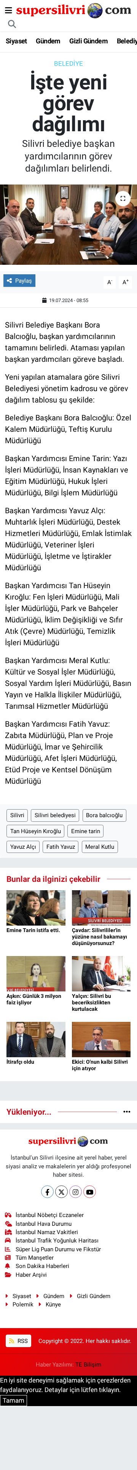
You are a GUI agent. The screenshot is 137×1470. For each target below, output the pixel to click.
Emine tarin (85, 831)
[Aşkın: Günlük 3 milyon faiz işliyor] (35, 973)
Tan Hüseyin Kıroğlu (35, 831)
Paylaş (23, 280)
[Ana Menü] (8, 10)
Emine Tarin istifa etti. (33, 930)
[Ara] (12, 24)
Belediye (68, 63)
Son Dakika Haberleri (42, 1266)
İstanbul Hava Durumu (44, 1223)
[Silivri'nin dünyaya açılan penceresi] (74, 10)
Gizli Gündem (88, 41)
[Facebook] (47, 1191)
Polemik (23, 1304)
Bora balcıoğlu (104, 815)
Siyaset (16, 41)
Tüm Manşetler (35, 1257)
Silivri (17, 815)
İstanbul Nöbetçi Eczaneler (50, 1215)
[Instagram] (75, 1191)
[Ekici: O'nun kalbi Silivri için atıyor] (101, 1039)
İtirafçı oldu (20, 1062)
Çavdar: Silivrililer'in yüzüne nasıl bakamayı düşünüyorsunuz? (99, 936)
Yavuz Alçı (23, 846)
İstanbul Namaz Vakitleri (47, 1232)
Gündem (48, 41)
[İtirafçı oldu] (35, 1039)
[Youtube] (89, 1191)
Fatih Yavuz (60, 846)
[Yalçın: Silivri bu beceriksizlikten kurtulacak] (101, 973)
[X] (61, 1191)
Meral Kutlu (99, 846)
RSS (22, 1341)
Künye (53, 1304)
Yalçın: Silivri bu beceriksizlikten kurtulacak (91, 1002)
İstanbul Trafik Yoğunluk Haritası (57, 1240)
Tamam (13, 1400)
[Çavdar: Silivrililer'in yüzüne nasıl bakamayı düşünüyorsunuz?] (101, 907)
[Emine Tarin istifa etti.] (35, 907)
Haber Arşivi (31, 1274)
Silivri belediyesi (55, 815)
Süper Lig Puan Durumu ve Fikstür (58, 1249)
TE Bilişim (88, 1364)
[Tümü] (127, 1111)
